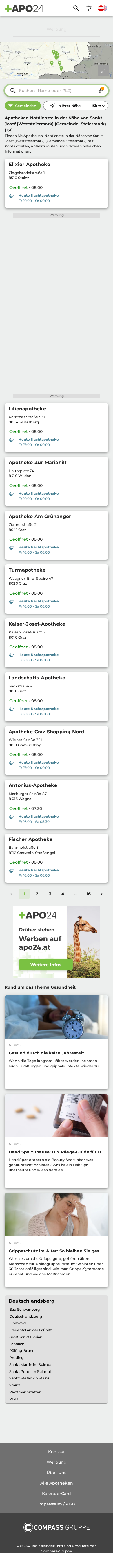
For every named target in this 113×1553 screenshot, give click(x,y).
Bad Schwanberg (24, 1309)
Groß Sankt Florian (25, 1337)
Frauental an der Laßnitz (30, 1330)
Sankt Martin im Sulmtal (30, 1364)
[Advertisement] (56, 29)
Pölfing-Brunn (21, 1350)
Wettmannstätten (25, 1392)
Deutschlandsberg (25, 1316)
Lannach (16, 1344)
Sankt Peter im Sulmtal (30, 1371)
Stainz (14, 1385)
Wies (13, 1399)
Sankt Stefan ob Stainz (29, 1378)
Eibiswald (17, 1323)
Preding (16, 1357)
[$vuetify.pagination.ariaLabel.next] (101, 894)
